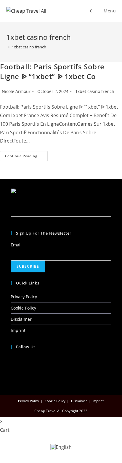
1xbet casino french (29, 47)
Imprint (18, 330)
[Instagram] (12, 366)
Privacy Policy (24, 297)
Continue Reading (26, 154)
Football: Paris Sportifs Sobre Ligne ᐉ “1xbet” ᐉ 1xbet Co (52, 71)
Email (16, 245)
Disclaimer (21, 319)
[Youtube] (12, 373)
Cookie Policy (23, 308)
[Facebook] (12, 358)
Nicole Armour (16, 91)
